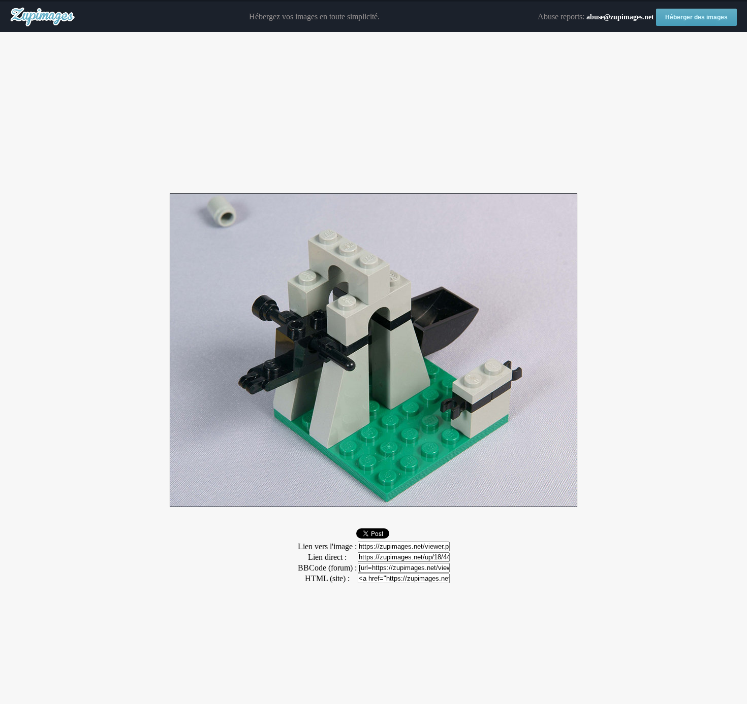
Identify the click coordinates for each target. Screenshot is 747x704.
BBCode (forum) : (327, 567)
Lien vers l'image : (327, 546)
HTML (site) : (327, 578)
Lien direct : (327, 557)
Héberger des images (696, 17)
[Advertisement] (373, 113)
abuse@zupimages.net (620, 17)
